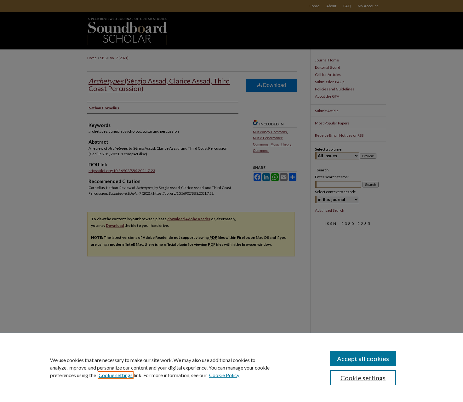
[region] (231, 367)
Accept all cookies (363, 358)
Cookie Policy (224, 375)
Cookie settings (116, 375)
